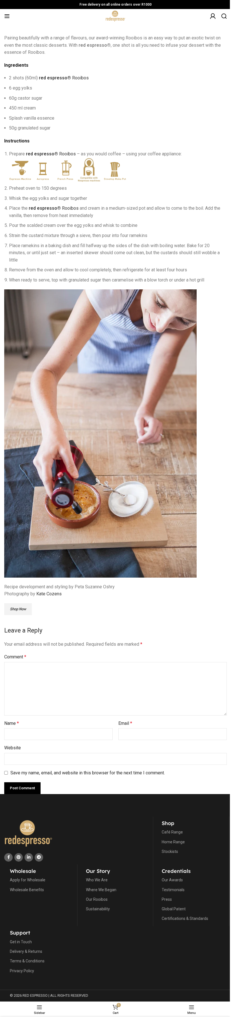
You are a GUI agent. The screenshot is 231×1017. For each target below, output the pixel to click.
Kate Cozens (49, 593)
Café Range (172, 832)
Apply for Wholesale (27, 880)
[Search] (224, 16)
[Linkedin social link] (29, 857)
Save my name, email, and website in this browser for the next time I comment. (87, 772)
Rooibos (64, 78)
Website (12, 747)
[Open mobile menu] (7, 16)
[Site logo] (116, 15)
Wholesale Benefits (27, 890)
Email (125, 723)
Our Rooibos (97, 899)
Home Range (173, 842)
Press (167, 899)
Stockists (170, 851)
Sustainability (98, 909)
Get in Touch (21, 942)
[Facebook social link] (8, 857)
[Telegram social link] (39, 857)
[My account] (212, 18)
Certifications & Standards (185, 918)
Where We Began (101, 890)
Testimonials (173, 890)
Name (11, 723)
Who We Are (97, 880)
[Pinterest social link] (18, 857)
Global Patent (174, 909)
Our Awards (172, 880)
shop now (18, 609)
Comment (15, 657)
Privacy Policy (22, 971)
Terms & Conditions (27, 961)
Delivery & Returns (26, 951)
